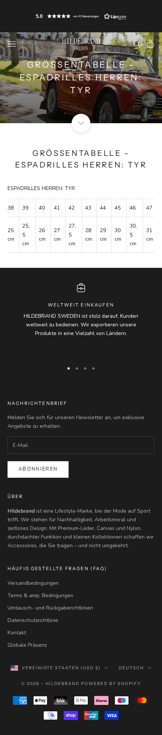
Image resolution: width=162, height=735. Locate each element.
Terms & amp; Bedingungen (40, 595)
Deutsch (131, 667)
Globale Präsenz (27, 645)
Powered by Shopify (111, 683)
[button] (81, 16)
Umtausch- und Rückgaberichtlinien (50, 607)
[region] (81, 319)
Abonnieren (38, 469)
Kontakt (17, 632)
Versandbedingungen (33, 583)
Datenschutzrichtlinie (33, 620)
